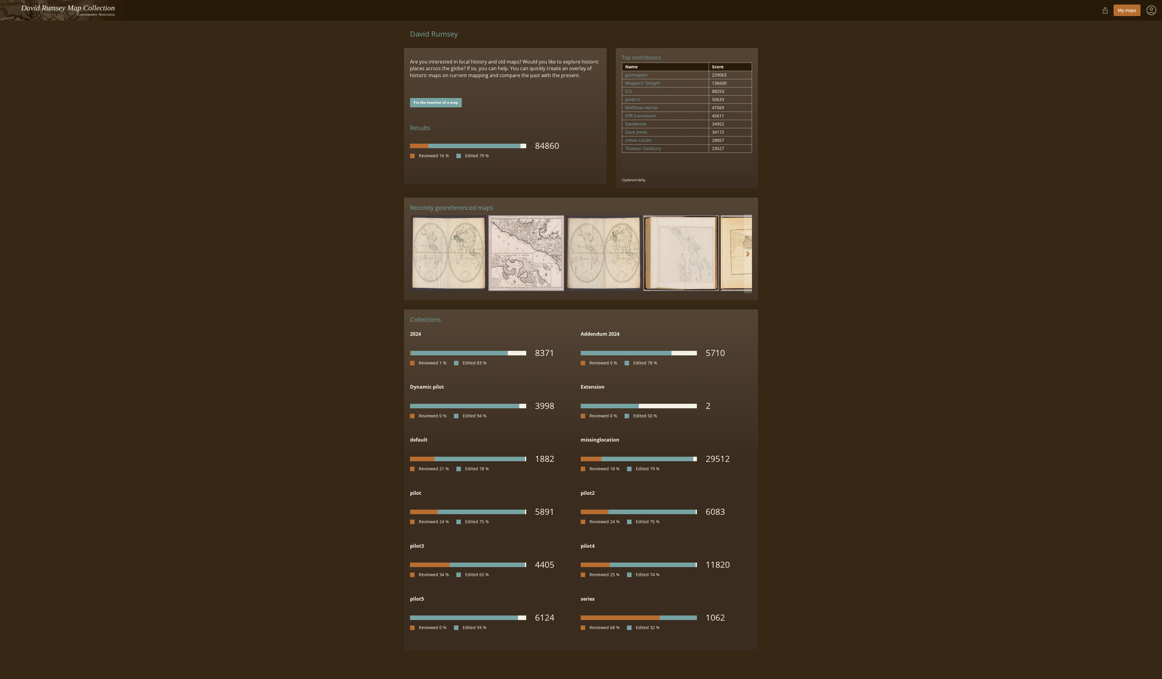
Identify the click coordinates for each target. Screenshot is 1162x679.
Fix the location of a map (436, 102)
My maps (1127, 10)
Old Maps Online (65, 10)
